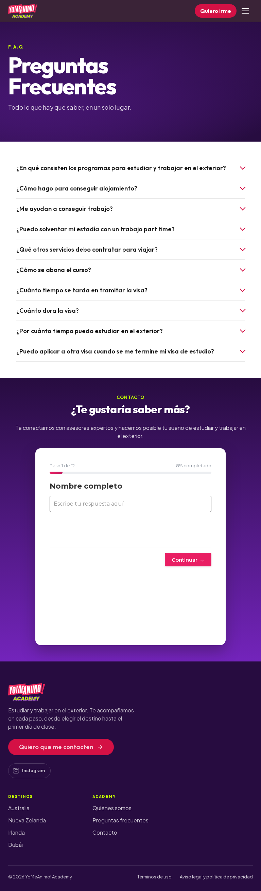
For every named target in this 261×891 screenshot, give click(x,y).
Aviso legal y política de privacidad (216, 876)
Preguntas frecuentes (120, 820)
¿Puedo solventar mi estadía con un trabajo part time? (95, 229)
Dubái (15, 844)
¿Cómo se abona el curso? (53, 270)
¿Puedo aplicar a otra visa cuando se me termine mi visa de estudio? (115, 351)
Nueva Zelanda (27, 820)
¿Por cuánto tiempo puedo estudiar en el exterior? (89, 331)
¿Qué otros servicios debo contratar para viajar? (87, 249)
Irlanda (16, 832)
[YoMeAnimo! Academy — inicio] (22, 11)
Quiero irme (215, 10)
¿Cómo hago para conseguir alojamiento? (76, 188)
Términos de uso (154, 876)
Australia (19, 808)
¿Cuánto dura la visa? (47, 310)
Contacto (104, 832)
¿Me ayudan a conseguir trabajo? (64, 209)
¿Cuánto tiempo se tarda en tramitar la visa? (81, 290)
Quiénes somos (112, 808)
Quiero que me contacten (61, 747)
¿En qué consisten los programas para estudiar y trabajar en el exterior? (121, 168)
